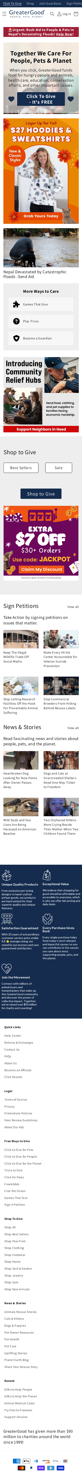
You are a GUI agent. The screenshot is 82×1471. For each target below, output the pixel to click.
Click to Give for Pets (18, 1150)
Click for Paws (14, 1177)
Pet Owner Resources (19, 1332)
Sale (58, 467)
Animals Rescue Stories (20, 1312)
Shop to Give (41, 494)
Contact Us (12, 1049)
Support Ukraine (15, 1417)
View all (73, 607)
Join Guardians (50, 4)
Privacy (9, 1106)
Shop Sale (11, 1282)
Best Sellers (21, 467)
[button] (52, 14)
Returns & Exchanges (18, 1042)
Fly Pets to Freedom (18, 1410)
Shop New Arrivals (16, 1289)
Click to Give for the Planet (22, 1163)
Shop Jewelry (13, 1275)
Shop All (10, 1227)
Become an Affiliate (18, 1070)
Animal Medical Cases (19, 1403)
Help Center (12, 1035)
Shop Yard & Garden (18, 1268)
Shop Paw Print (14, 1241)
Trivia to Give (13, 1170)
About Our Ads (14, 1127)
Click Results (13, 1077)
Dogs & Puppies (15, 1325)
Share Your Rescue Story (21, 1367)
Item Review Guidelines (20, 1120)
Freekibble (12, 1184)
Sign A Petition (14, 1204)
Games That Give (16, 1198)
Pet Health (11, 1339)
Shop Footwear (14, 1255)
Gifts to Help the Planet (20, 1396)
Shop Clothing (14, 1248)
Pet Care (10, 1346)
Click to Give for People (20, 1156)
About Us (10, 1063)
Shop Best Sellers (16, 1234)
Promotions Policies (18, 1113)
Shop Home (12, 1261)
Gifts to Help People (18, 1389)
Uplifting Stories (15, 1353)
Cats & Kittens (14, 1318)
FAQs (7, 1056)
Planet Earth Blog (16, 1360)
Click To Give (12, 4)
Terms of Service (15, 1099)
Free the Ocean (14, 1191)
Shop (30, 4)
